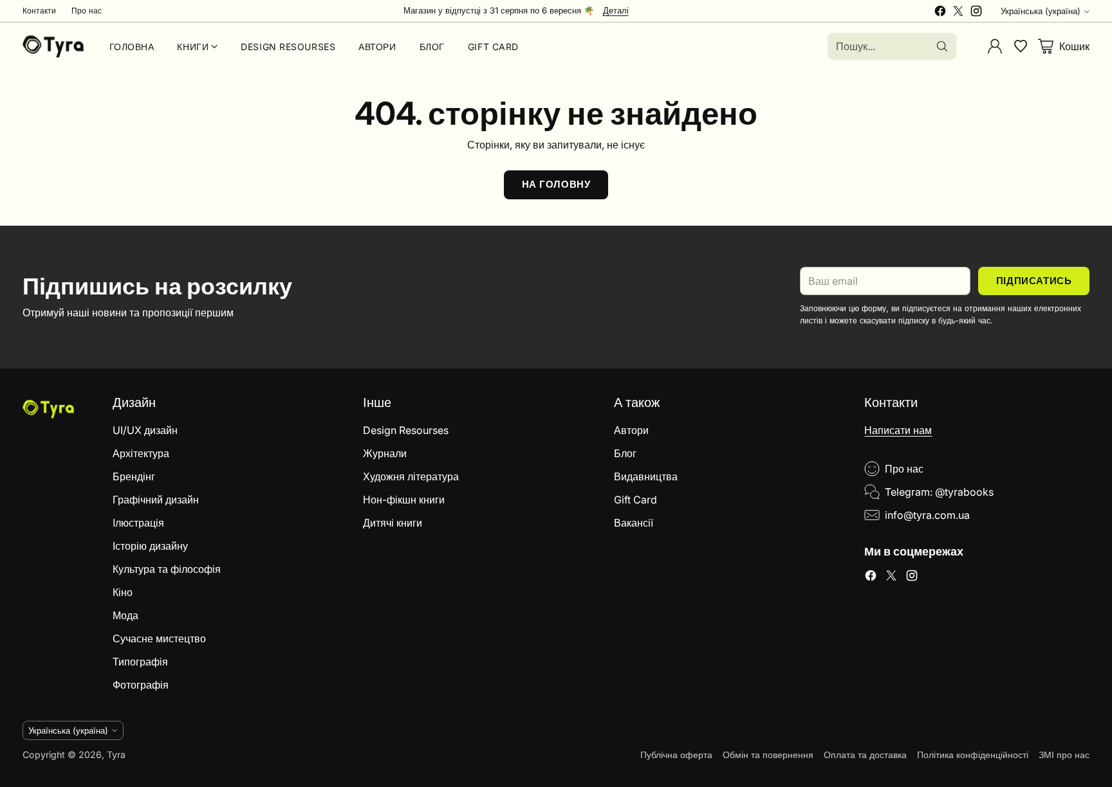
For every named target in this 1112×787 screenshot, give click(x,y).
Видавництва (646, 476)
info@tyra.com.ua (927, 515)
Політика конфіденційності (972, 754)
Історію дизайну (150, 545)
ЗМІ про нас (1064, 754)
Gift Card (635, 499)
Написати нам (898, 430)
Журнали (385, 453)
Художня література (411, 476)
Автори (631, 430)
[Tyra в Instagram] (976, 13)
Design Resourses (406, 430)
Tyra (116, 754)
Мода (125, 615)
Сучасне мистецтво (159, 638)
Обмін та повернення (768, 754)
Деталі (616, 11)
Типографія (140, 661)
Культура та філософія (167, 569)
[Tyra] (53, 46)
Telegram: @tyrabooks (939, 491)
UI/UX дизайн (145, 430)
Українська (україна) (1040, 11)
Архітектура (141, 453)
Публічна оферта (676, 754)
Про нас (904, 468)
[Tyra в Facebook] (940, 13)
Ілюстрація (138, 522)
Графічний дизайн (156, 499)
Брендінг (134, 476)
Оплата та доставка (865, 754)
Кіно (123, 592)
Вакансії (633, 522)
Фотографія (141, 684)
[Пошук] (942, 46)
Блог (625, 453)
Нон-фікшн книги (404, 499)
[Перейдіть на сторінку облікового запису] (995, 46)
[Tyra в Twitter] (958, 13)
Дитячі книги (392, 522)
